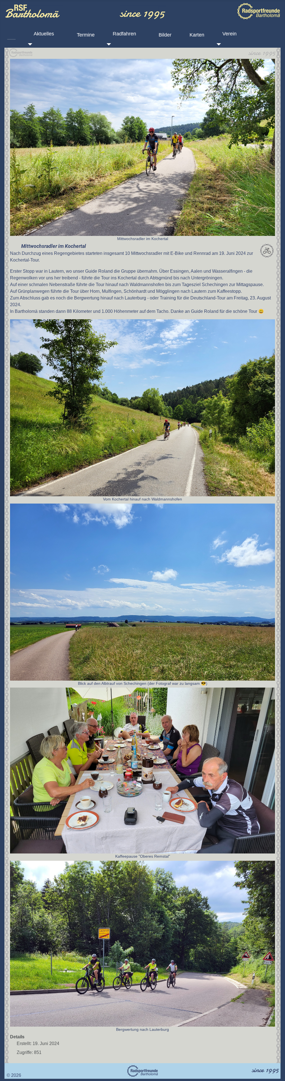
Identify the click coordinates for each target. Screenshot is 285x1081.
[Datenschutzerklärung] (12, 1068)
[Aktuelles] (28, 44)
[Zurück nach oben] (275, 1071)
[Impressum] (8, 1068)
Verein (229, 34)
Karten (197, 35)
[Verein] (217, 44)
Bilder (165, 35)
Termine (86, 35)
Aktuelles (44, 34)
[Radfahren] (107, 44)
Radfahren (124, 34)
